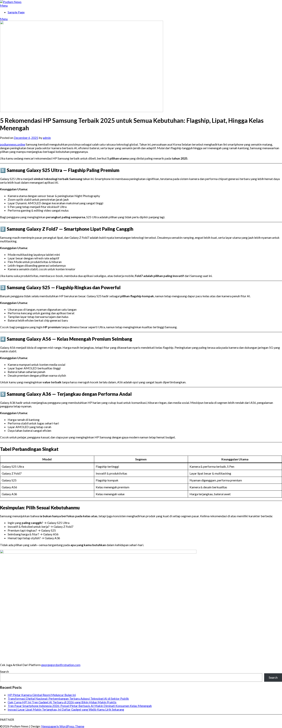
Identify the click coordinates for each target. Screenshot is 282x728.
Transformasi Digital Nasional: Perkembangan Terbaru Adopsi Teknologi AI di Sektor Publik (68, 698)
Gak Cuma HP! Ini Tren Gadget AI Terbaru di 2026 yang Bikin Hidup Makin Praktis (62, 702)
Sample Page (16, 12)
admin (47, 137)
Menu (4, 5)
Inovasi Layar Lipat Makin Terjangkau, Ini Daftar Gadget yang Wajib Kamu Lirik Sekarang (66, 709)
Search (4, 671)
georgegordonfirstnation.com (60, 665)
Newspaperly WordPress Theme (62, 726)
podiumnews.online (12, 144)
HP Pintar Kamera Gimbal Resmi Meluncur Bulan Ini (42, 695)
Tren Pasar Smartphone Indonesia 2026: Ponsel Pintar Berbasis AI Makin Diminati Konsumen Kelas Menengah (80, 706)
